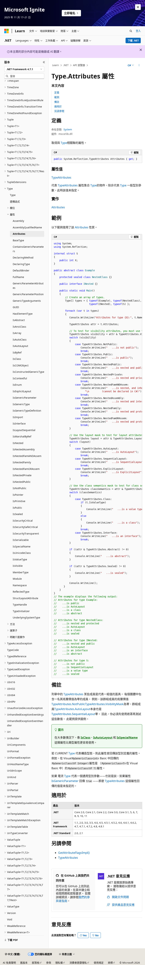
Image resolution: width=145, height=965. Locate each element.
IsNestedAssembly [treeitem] (24, 449)
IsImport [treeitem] (18, 417)
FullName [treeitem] (18, 277)
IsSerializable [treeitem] (21, 540)
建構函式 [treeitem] (15, 201)
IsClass (85, 737)
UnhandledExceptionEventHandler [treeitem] (25, 723)
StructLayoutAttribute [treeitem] (25, 598)
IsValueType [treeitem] (20, 559)
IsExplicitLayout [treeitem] (22, 391)
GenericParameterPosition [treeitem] (28, 294)
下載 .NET (133, 40)
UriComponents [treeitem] (16, 744)
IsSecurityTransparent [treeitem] (26, 533)
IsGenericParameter (65, 781)
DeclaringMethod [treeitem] (23, 257)
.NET (66, 65)
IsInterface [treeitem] (19, 423)
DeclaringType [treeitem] (21, 264)
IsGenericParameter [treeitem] (24, 397)
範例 (56, 97)
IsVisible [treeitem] (18, 565)
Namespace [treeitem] (20, 585)
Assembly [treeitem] (18, 221)
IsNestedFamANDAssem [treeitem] (27, 456)
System (67, 129)
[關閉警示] (138, 7)
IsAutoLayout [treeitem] (20, 346)
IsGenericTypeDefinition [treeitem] (27, 410)
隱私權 (59, 962)
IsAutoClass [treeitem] (20, 339)
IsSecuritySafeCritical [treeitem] (25, 527)
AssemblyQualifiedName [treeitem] (27, 227)
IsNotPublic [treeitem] (19, 488)
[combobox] (24, 69)
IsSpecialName (127, 737)
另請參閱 (59, 111)
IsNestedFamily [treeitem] (22, 462)
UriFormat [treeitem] (13, 751)
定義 (56, 92)
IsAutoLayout (102, 737)
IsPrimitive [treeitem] (19, 501)
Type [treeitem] (13, 195)
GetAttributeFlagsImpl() (74, 853)
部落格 (35, 962)
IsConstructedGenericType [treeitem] (28, 371)
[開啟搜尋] (130, 31)
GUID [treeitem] (16, 307)
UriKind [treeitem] (11, 777)
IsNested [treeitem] (18, 443)
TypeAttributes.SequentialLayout (73, 714)
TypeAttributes (61, 177)
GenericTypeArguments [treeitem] (27, 300)
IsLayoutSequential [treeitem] (24, 430)
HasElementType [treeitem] (23, 313)
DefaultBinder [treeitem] (21, 270)
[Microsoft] (6, 31)
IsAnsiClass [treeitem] (19, 326)
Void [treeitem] (9, 919)
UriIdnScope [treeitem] (14, 770)
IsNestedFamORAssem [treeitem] (26, 469)
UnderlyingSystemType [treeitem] (26, 617)
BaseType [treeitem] (18, 240)
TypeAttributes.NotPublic (68, 704)
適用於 (58, 106)
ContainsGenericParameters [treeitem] (28, 249)
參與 (48, 962)
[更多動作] (139, 65)
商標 (110, 962)
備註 (56, 101)
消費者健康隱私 (78, 962)
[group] (96, 459)
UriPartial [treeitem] (12, 790)
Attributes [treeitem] (19, 233)
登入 (138, 30)
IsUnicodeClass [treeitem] (22, 553)
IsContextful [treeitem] (20, 378)
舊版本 (24, 962)
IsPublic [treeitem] (17, 507)
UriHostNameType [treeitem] (18, 764)
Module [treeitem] (17, 578)
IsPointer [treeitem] (18, 494)
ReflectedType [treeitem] (21, 591)
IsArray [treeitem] (17, 333)
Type (64, 143)
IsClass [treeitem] (17, 359)
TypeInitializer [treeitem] (21, 611)
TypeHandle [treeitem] (20, 604)
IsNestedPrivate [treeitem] (22, 475)
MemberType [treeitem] (20, 572)
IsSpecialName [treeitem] (21, 546)
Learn (55, 65)
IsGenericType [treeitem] (21, 404)
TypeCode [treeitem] (13, 650)
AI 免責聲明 (9, 962)
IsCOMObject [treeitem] (20, 365)
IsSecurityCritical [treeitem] (23, 520)
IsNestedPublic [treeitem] (22, 481)
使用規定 (99, 962)
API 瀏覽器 (79, 65)
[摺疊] (44, 62)
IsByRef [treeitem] (17, 352)
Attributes (58, 207)
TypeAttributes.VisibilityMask (104, 704)
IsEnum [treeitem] (17, 384)
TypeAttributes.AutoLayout (72, 709)
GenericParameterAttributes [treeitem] (28, 285)
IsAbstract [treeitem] (19, 320)
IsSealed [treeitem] (18, 514)
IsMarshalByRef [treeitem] (22, 436)
